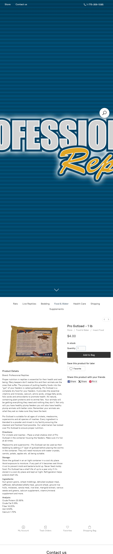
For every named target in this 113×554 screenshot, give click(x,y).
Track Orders (45, 530)
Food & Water (61, 303)
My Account (23, 530)
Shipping (95, 303)
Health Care (79, 303)
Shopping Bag (89, 530)
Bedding (45, 303)
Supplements (56, 309)
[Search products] (104, 113)
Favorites (67, 530)
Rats (15, 303)
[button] (76, 368)
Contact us (21, 4)
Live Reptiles (29, 303)
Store (8, 4)
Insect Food (98, 330)
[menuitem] (104, 319)
